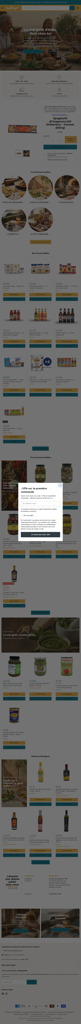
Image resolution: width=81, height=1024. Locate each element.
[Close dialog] (60, 485)
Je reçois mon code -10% (40, 534)
